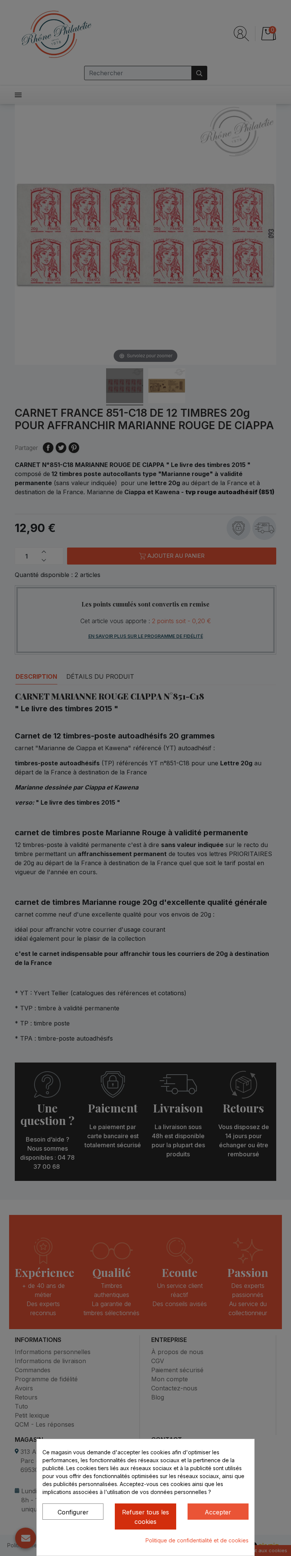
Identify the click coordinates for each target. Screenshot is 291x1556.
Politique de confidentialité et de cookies (197, 1540)
